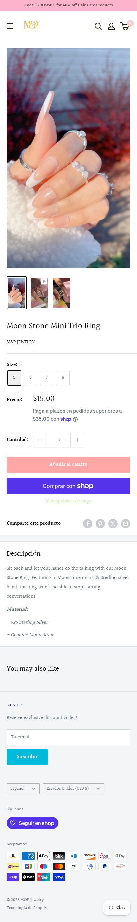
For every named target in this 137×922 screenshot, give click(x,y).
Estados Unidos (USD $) (68, 788)
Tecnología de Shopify (27, 908)
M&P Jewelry (21, 342)
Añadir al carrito (68, 464)
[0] (125, 26)
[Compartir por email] (125, 523)
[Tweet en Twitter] (113, 523)
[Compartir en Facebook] (87, 523)
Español (17, 788)
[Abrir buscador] (98, 26)
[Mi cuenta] (111, 26)
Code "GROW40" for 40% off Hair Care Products (68, 5)
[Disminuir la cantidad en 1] (40, 440)
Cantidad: (18, 440)
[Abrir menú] (10, 26)
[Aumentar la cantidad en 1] (78, 440)
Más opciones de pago (69, 501)
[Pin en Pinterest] (100, 523)
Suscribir (27, 757)
